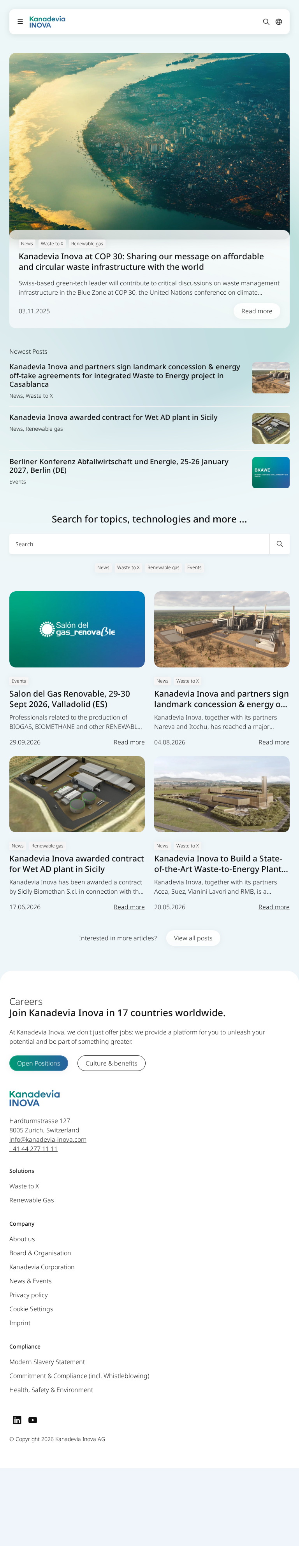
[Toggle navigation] (20, 22)
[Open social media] (17, 1420)
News (103, 567)
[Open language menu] (279, 22)
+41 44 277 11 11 (33, 1149)
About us (22, 1239)
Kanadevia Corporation (42, 1267)
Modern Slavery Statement (47, 1362)
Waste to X (128, 567)
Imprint (19, 1323)
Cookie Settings (31, 1309)
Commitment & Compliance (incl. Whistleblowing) (79, 1376)
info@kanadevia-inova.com (47, 1139)
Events (194, 567)
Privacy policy (28, 1295)
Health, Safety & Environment (51, 1390)
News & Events (30, 1281)
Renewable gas (163, 567)
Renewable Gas (31, 1200)
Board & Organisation (40, 1253)
